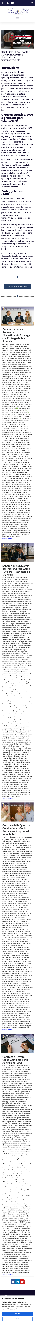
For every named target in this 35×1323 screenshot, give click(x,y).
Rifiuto (17, 1319)
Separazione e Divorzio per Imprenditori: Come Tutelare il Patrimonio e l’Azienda (16, 570)
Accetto (17, 1313)
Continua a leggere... (7, 538)
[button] (32, 2)
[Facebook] (13, 1281)
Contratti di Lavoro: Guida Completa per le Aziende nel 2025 (15, 1059)
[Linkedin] (17, 1281)
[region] (17, 1309)
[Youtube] (22, 1281)
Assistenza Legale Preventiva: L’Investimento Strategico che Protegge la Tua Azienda (17, 335)
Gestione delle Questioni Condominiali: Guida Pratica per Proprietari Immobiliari (16, 830)
